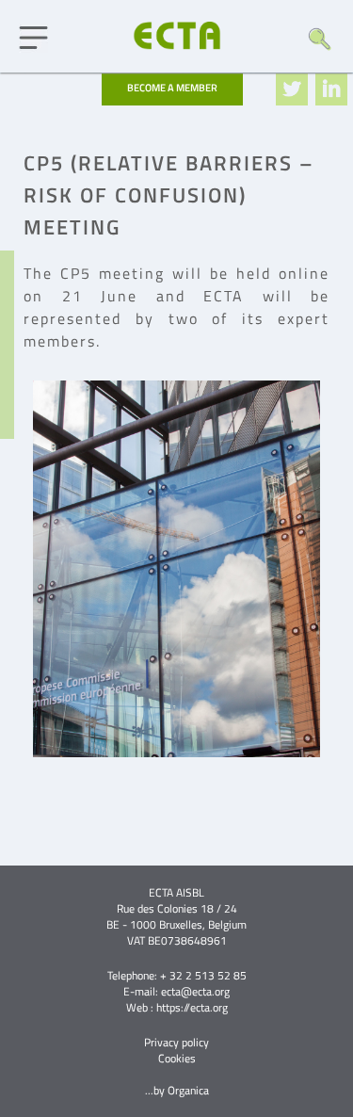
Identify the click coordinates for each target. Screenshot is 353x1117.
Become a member (172, 87)
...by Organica (177, 1090)
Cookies (177, 1058)
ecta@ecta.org (195, 991)
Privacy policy (176, 1042)
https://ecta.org (192, 1007)
